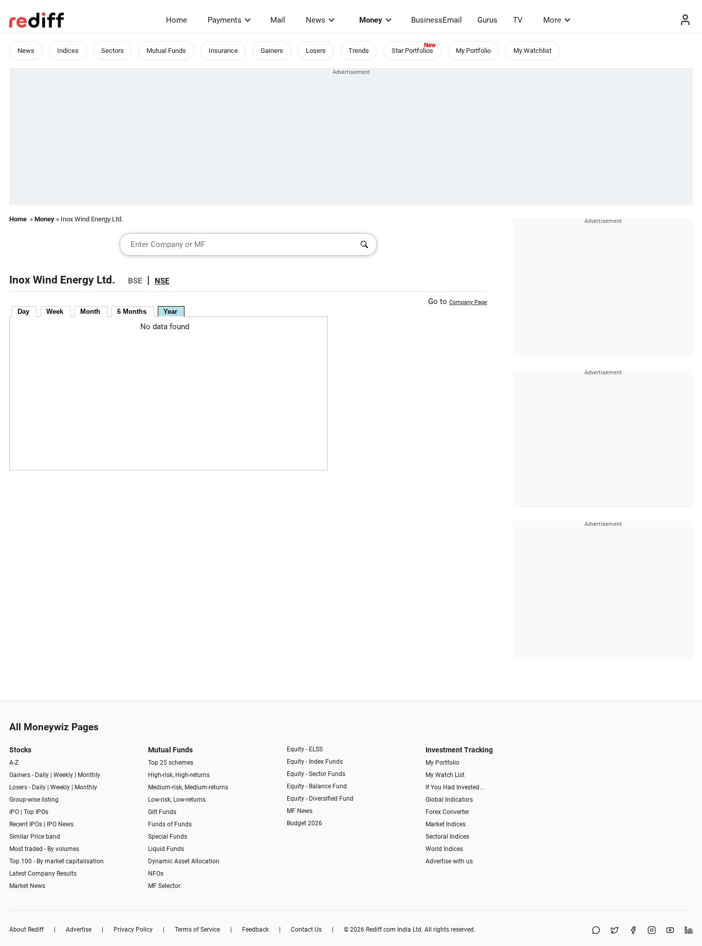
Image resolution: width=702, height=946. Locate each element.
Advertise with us (449, 861)
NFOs (155, 873)
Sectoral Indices (447, 836)
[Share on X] (615, 931)
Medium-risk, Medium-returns (188, 787)
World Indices (444, 849)
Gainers (272, 50)
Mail (277, 20)
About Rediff (26, 929)
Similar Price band (34, 836)
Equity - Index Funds (315, 761)
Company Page (468, 302)
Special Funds (167, 836)
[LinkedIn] (689, 931)
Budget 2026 (304, 823)
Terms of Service (197, 929)
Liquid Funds (166, 849)
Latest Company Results (43, 873)
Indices (68, 50)
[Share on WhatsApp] (596, 931)
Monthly (89, 775)
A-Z (14, 762)
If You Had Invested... (455, 787)
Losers (316, 50)
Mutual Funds (166, 50)
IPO (14, 812)
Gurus (487, 20)
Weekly (63, 775)
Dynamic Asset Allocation (183, 861)
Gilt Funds (162, 812)
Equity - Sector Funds (316, 774)
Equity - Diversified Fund (320, 798)
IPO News (60, 824)
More (552, 20)
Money (370, 20)
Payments (225, 20)
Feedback (255, 929)
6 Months (131, 311)
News (315, 20)
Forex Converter (447, 812)
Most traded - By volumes (44, 849)
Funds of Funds (170, 824)
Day (23, 311)
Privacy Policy (133, 929)
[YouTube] (670, 931)
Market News (27, 886)
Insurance (223, 50)
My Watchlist (532, 50)
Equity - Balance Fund (317, 786)
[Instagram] (652, 931)
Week (54, 311)
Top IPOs (36, 812)
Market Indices (446, 824)
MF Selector (164, 886)
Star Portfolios (412, 50)
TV (518, 20)
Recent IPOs (25, 824)
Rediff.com (381, 929)
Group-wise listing (34, 799)
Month (90, 311)
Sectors (112, 50)
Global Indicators (449, 799)
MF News (299, 811)
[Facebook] (633, 931)
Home (176, 20)
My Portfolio (473, 50)
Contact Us (306, 929)
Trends (358, 50)
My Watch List (445, 775)
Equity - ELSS (305, 749)
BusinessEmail (436, 20)
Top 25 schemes (170, 762)
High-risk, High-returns (179, 775)
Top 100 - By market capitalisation (56, 861)
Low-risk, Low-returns (177, 799)
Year (170, 311)
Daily (42, 775)
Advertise (78, 929)
